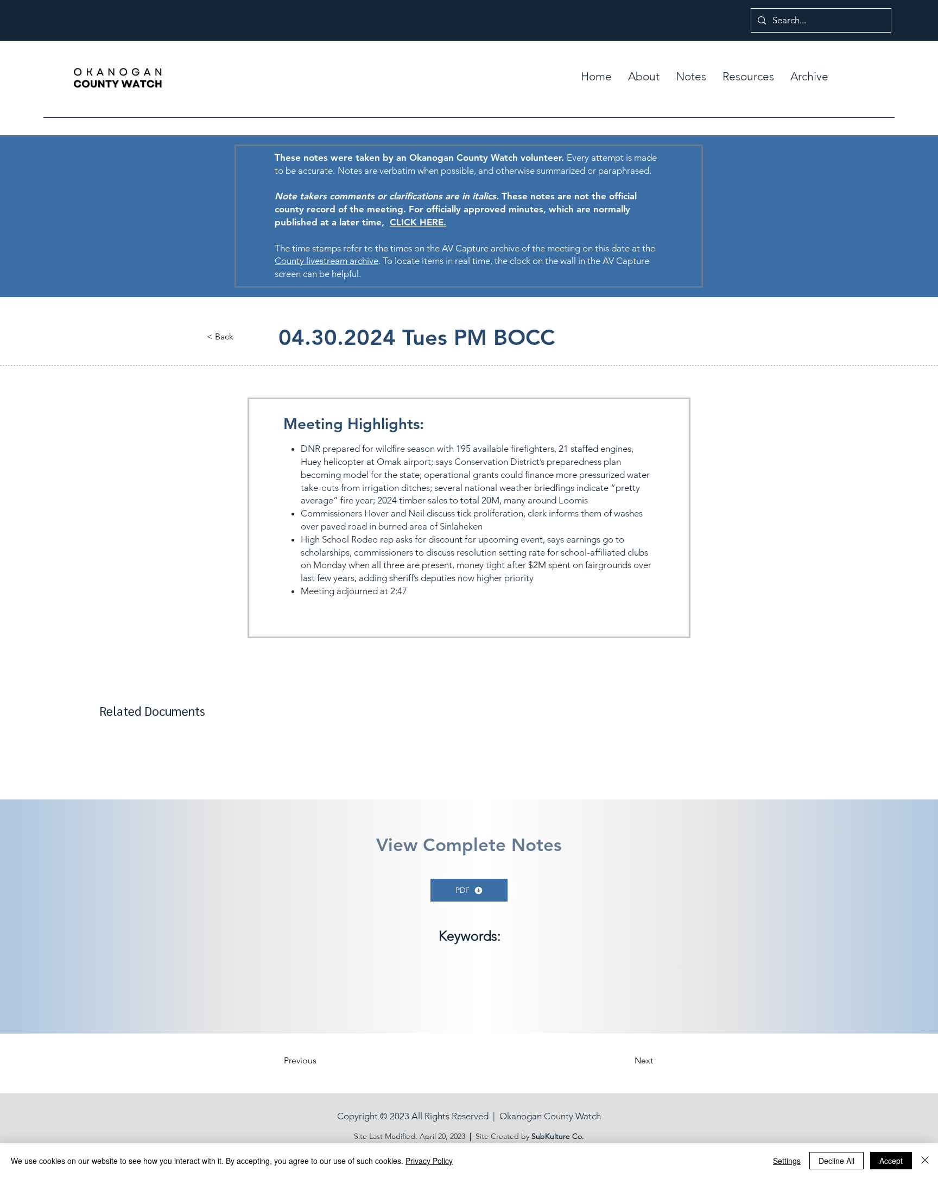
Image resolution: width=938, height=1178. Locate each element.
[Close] (924, 1160)
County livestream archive (326, 260)
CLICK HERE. (418, 222)
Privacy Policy (429, 1160)
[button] (691, 76)
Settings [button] (787, 1160)
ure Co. (571, 1136)
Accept (891, 1160)
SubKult (545, 1136)
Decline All (836, 1160)
